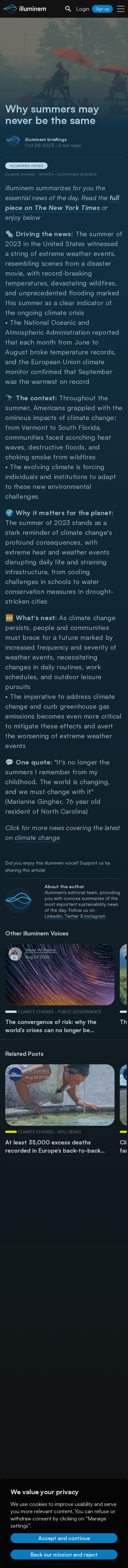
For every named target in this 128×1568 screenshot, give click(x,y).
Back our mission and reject (64, 1554)
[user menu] (121, 9)
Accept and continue (64, 1538)
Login (82, 9)
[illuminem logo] (24, 10)
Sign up (102, 8)
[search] (68, 9)
